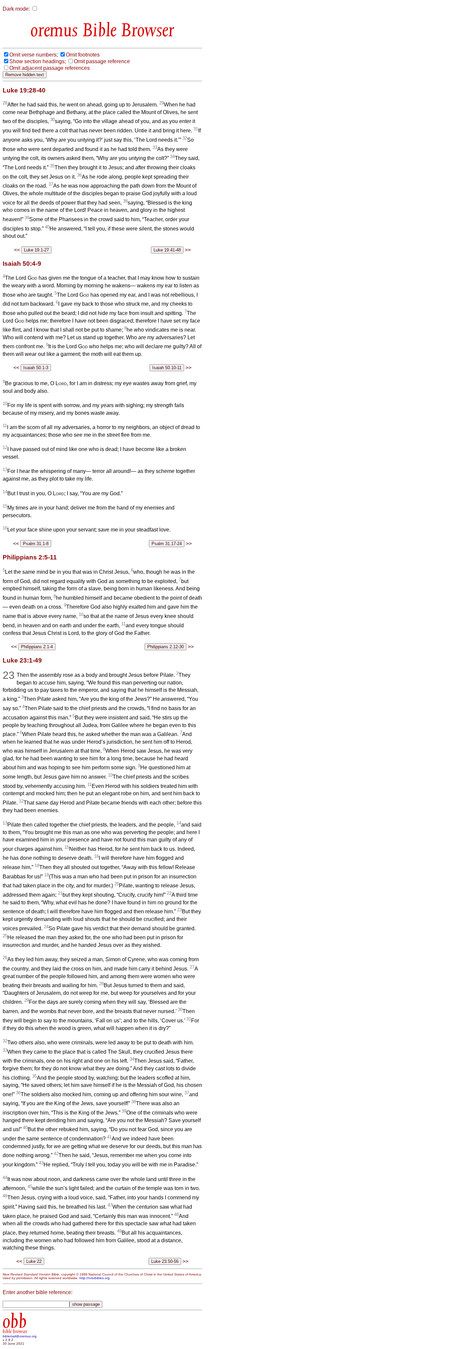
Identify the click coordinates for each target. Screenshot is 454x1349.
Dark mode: (16, 9)
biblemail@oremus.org (20, 1336)
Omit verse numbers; (33, 55)
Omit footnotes (83, 55)
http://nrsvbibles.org (94, 1278)
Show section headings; (37, 61)
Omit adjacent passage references (49, 68)
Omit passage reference (102, 61)
